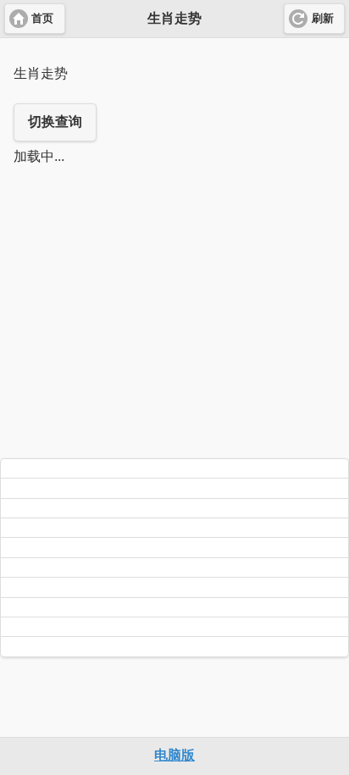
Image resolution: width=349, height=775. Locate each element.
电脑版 (174, 755)
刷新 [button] (323, 19)
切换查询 (55, 121)
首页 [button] (42, 19)
